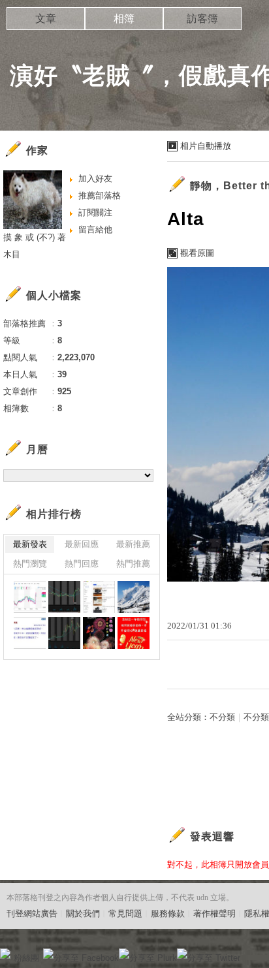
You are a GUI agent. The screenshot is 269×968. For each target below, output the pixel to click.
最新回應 (82, 544)
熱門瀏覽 (30, 564)
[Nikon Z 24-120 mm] (99, 597)
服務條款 (168, 913)
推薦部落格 (99, 195)
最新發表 (30, 544)
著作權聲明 (214, 913)
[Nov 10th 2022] (30, 597)
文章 (45, 18)
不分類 (222, 717)
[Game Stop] (64, 633)
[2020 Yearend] (134, 633)
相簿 (124, 18)
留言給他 (95, 229)
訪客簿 (202, 18)
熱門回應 (82, 564)
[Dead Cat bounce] (64, 597)
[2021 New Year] (99, 633)
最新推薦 (133, 544)
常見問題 (125, 913)
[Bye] (30, 633)
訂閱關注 (95, 212)
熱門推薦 (133, 564)
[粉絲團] (5, 953)
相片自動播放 (205, 146)
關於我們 (83, 913)
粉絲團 (26, 958)
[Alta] (134, 597)
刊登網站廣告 (32, 913)
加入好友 (95, 178)
